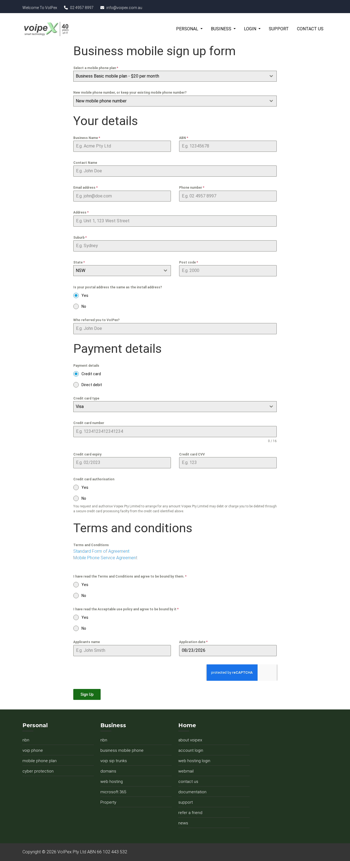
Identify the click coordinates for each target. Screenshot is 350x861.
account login (190, 750)
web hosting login (194, 760)
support (185, 802)
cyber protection (38, 771)
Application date (193, 642)
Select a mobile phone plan (95, 68)
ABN (183, 138)
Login (250, 28)
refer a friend (190, 812)
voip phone (32, 750)
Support (279, 28)
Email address (85, 188)
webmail (186, 771)
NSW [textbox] (80, 270)
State (79, 262)
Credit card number (88, 423)
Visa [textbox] (80, 406)
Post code (188, 262)
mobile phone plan (39, 760)
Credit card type (86, 398)
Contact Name (85, 163)
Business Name (86, 138)
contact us (188, 781)
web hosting (111, 781)
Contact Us (310, 28)
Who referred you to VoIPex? (96, 320)
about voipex (190, 740)
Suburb (80, 237)
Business (221, 28)
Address (81, 212)
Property (108, 802)
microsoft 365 (113, 791)
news (183, 823)
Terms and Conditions (91, 545)
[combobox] (175, 76)
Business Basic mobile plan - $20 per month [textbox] (117, 76)
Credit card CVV (192, 454)
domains (108, 771)
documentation (192, 791)
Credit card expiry (87, 454)
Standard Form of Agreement (101, 551)
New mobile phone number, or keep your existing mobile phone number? (129, 92)
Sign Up (87, 694)
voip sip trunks (113, 760)
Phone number (191, 188)
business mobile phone (122, 750)
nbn (25, 740)
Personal (187, 28)
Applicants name (86, 642)
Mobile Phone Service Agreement (105, 557)
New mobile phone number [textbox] (101, 100)
